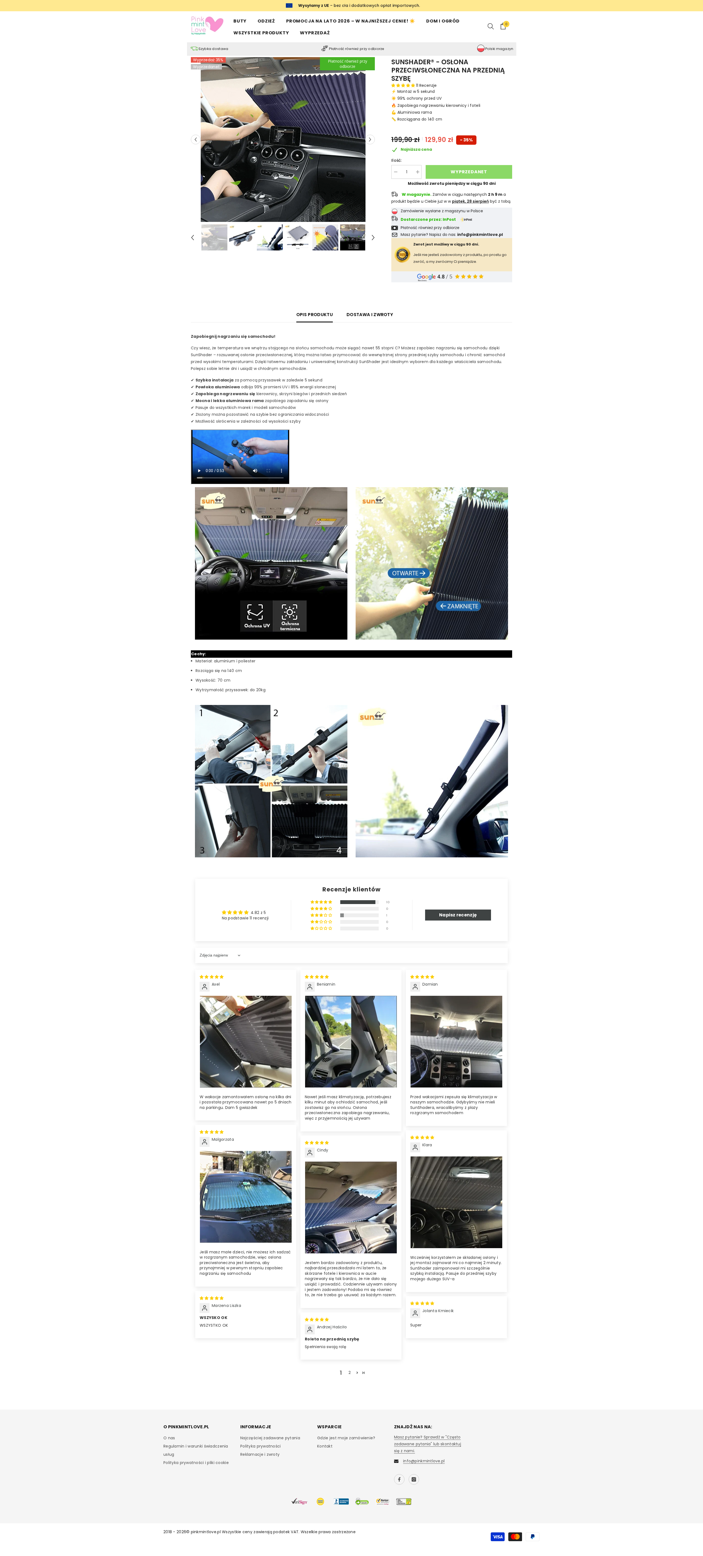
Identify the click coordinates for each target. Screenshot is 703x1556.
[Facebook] (399, 1479)
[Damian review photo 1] (456, 1041)
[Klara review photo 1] (456, 1202)
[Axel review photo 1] (246, 1041)
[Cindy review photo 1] (351, 1207)
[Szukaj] (491, 26)
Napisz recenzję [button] (458, 915)
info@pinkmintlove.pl (424, 1461)
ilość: (396, 160)
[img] (212, 977)
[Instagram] (414, 1479)
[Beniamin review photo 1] (351, 1041)
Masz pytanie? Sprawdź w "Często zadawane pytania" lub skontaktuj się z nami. (427, 1444)
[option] (283, 139)
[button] (195, 139)
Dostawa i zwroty (370, 314)
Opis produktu (314, 314)
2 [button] (349, 1372)
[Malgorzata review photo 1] (246, 1197)
